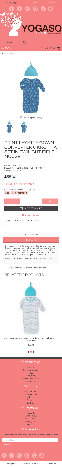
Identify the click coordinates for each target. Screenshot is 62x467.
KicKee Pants (16, 166)
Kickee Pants (16, 268)
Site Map (30, 424)
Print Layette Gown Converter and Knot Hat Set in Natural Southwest (30, 339)
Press (30, 373)
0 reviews (21, 221)
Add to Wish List (32, 215)
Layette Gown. (40, 268)
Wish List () (30, 419)
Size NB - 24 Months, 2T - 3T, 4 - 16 (20, 190)
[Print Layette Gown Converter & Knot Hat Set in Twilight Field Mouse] (10, 126)
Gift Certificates (30, 394)
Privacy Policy (30, 376)
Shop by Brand (30, 392)
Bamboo (28, 268)
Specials (30, 400)
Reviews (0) (31, 240)
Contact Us (30, 382)
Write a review (33, 221)
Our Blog (30, 403)
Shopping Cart (30, 422)
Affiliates (30, 397)
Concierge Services (30, 379)
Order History (30, 416)
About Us (30, 367)
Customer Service (30, 370)
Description (31, 235)
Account (30, 413)
